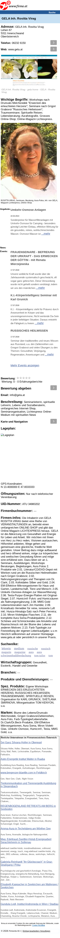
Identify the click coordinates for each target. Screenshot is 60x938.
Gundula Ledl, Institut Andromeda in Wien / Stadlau (29, 904)
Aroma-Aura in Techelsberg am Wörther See (26, 828)
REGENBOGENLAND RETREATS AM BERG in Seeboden (28, 807)
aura (31, 652)
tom (50, 655)
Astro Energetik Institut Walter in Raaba (23, 759)
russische (32, 648)
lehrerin (6, 648)
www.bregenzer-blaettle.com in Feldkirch (24, 772)
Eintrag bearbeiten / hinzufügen (36, 931)
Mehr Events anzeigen (25, 365)
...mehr (45, 233)
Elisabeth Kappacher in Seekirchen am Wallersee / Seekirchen (29, 886)
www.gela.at (12, 49)
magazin (6, 652)
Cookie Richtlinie (38, 925)
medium (19, 648)
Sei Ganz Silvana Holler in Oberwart (21, 742)
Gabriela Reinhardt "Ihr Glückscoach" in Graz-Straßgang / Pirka (27, 863)
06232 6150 (13, 43)
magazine (19, 652)
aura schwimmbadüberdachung (21, 653)
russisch (45, 648)
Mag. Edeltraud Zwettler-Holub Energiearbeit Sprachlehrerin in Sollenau (26, 841)
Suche (52, 12)
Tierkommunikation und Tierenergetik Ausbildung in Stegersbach (28, 785)
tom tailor (39, 655)
